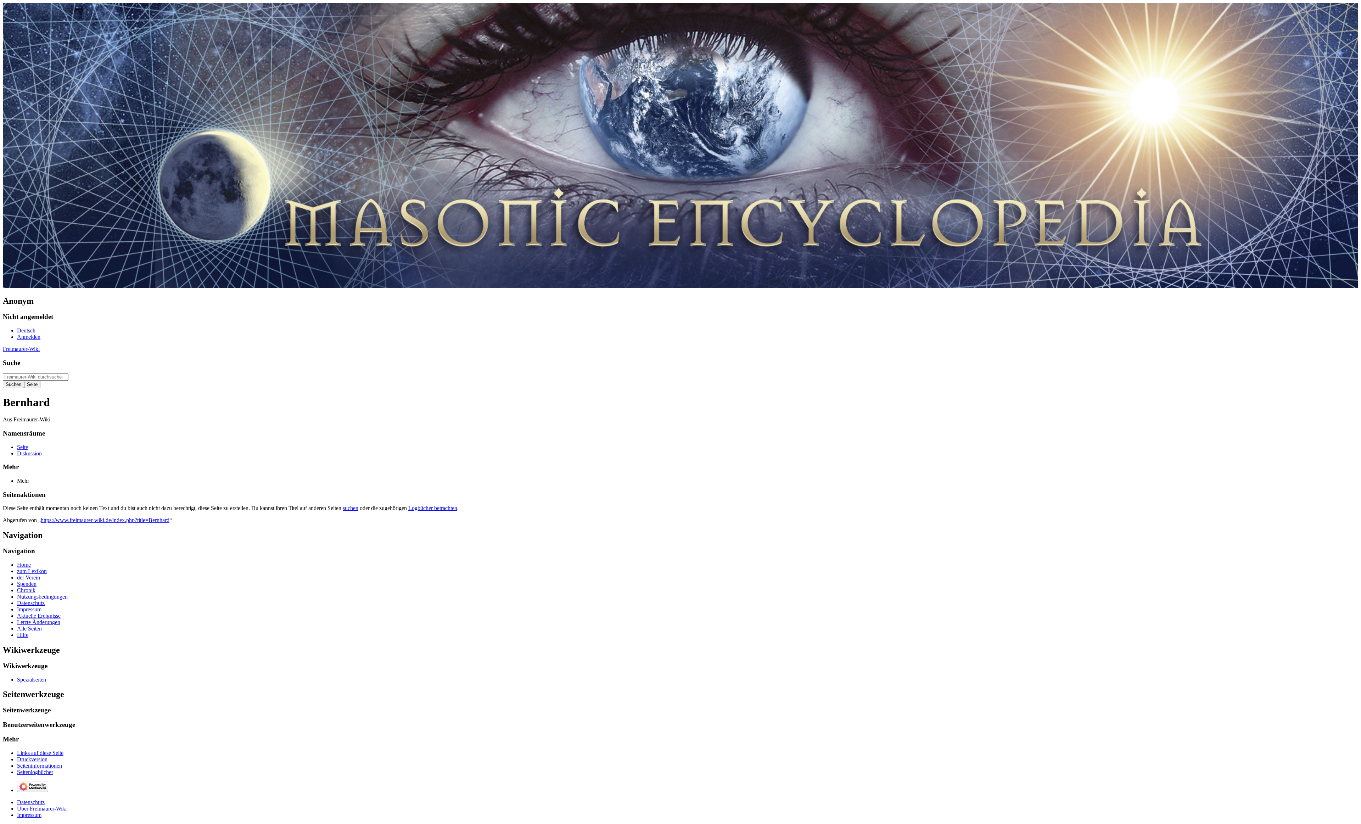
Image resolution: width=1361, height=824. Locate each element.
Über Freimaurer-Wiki (42, 809)
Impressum (29, 815)
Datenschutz (31, 802)
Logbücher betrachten (432, 508)
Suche (11, 362)
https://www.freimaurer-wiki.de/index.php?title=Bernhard (105, 520)
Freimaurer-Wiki (21, 349)
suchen (350, 508)
